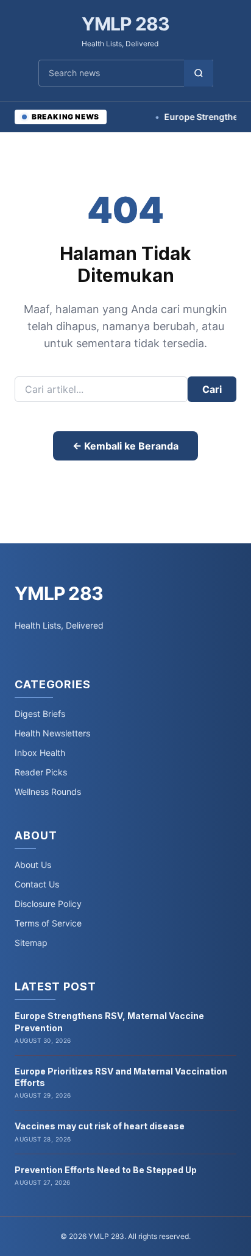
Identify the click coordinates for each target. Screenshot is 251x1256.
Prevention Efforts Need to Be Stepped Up (106, 1170)
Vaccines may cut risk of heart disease (100, 1126)
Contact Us (37, 884)
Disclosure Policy (48, 903)
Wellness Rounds (48, 791)
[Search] (198, 73)
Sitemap (31, 942)
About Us (33, 864)
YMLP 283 (126, 24)
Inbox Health (40, 752)
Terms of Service (48, 923)
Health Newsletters (52, 733)
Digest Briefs (40, 713)
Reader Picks (41, 772)
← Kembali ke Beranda (125, 446)
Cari (212, 389)
